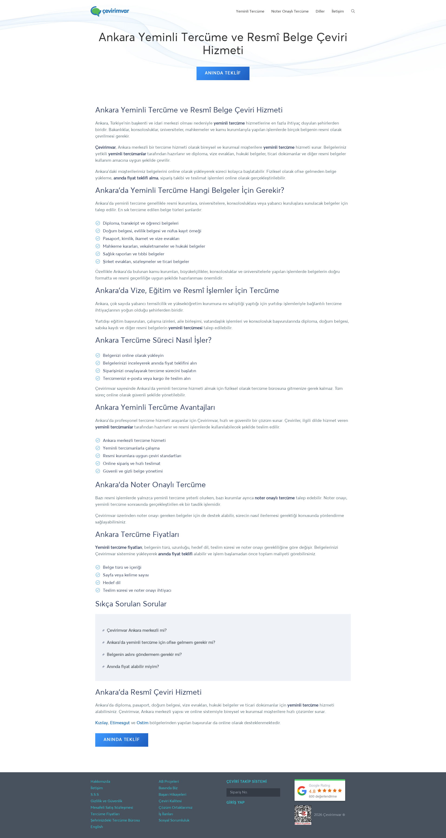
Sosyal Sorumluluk (174, 820)
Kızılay (101, 723)
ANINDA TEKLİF (223, 73)
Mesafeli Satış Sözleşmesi (112, 808)
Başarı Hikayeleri (172, 795)
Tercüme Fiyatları (105, 814)
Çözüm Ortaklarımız (176, 808)
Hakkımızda (100, 782)
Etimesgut (120, 723)
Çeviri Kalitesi (170, 801)
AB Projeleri (169, 782)
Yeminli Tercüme (250, 11)
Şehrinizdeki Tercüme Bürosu (115, 820)
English (97, 827)
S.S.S (95, 795)
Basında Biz (168, 788)
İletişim (338, 11)
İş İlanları (166, 814)
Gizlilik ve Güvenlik (106, 801)
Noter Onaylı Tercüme (290, 11)
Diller (320, 11)
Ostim (142, 723)
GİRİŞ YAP (235, 802)
